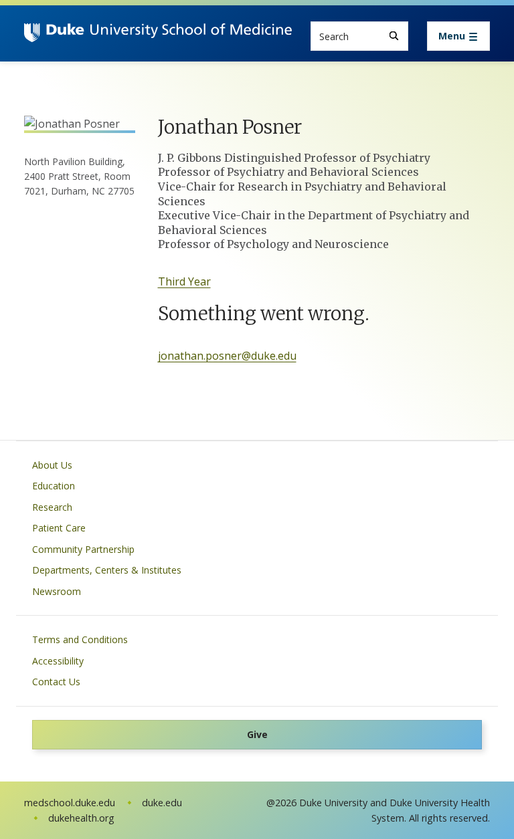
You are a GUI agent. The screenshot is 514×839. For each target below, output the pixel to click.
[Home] (158, 36)
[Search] (393, 35)
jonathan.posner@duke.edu (227, 355)
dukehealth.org (81, 818)
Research (52, 507)
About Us (52, 465)
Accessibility (58, 660)
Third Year (184, 281)
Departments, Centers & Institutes (106, 570)
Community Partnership (83, 549)
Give (257, 734)
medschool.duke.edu (69, 802)
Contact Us (56, 681)
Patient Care (59, 527)
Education (53, 485)
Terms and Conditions (80, 639)
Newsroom (56, 591)
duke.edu (162, 802)
